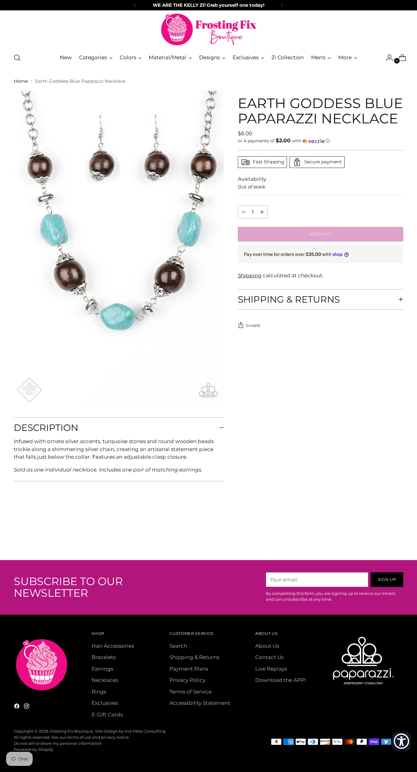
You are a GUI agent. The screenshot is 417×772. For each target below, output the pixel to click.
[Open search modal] (17, 58)
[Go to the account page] (387, 58)
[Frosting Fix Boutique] (208, 29)
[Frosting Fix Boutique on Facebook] (17, 707)
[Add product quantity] (243, 212)
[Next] (282, 5)
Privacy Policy (187, 680)
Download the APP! (280, 680)
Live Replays (271, 669)
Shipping (250, 275)
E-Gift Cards (107, 715)
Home (21, 81)
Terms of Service (190, 692)
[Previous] (135, 5)
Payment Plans (188, 669)
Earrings (102, 669)
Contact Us (269, 657)
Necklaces (105, 680)
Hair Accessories (113, 646)
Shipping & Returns (194, 657)
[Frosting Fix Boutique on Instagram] (27, 707)
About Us (267, 646)
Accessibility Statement (199, 703)
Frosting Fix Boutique (71, 731)
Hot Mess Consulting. (145, 731)
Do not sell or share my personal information (58, 743)
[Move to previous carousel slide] (384, 539)
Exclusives (105, 703)
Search (178, 646)
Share (253, 325)
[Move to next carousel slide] (398, 539)
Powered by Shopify (33, 749)
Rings (99, 692)
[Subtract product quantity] (261, 212)
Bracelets (104, 657)
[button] (320, 141)
